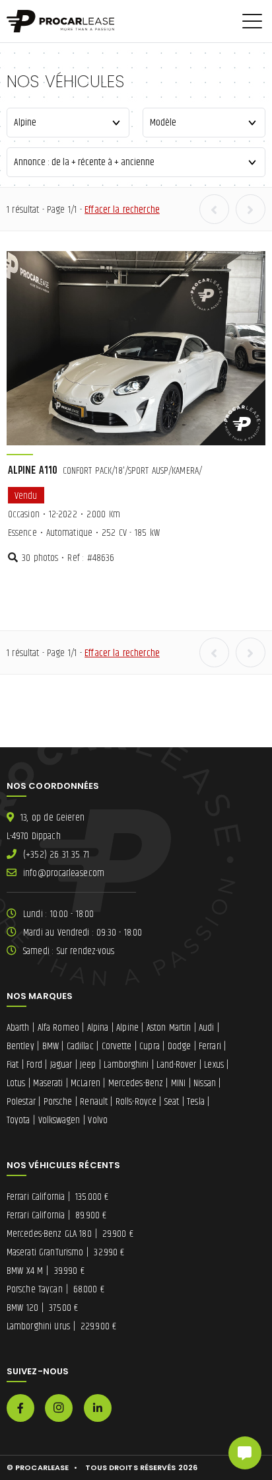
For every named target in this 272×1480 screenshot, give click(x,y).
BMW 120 (42, 1307)
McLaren (85, 1083)
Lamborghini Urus (61, 1326)
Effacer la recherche (122, 209)
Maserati (48, 1083)
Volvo (98, 1120)
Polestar (21, 1101)
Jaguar (61, 1064)
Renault (94, 1101)
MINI (178, 1083)
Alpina (98, 1027)
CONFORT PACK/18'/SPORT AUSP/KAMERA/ (105, 470)
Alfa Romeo (58, 1027)
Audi (206, 1027)
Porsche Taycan (55, 1289)
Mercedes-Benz (135, 1083)
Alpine (127, 1027)
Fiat (12, 1064)
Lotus (16, 1083)
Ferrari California (57, 1196)
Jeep (88, 1064)
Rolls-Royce (136, 1101)
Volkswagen (59, 1120)
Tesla (196, 1101)
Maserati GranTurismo (66, 1252)
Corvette (117, 1046)
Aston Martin (169, 1027)
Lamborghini (126, 1064)
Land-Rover (176, 1064)
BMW (50, 1046)
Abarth (18, 1027)
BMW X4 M (46, 1270)
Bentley (20, 1046)
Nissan (204, 1083)
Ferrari (210, 1046)
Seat (171, 1101)
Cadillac (80, 1046)
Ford (34, 1064)
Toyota (18, 1120)
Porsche (58, 1101)
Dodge (179, 1046)
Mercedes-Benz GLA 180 (70, 1233)
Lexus (214, 1064)
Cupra (149, 1046)
